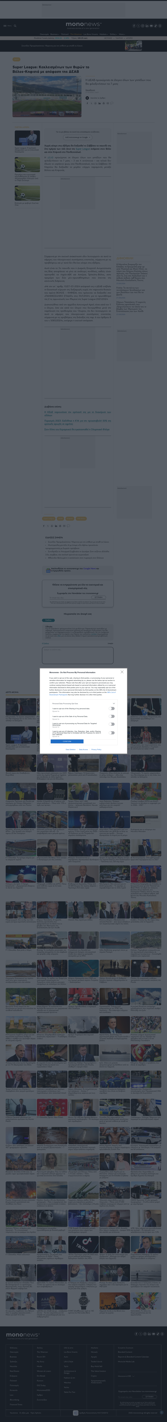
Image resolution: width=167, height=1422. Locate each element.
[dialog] (83, 711)
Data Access (83, 749)
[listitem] (83, 703)
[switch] (112, 708)
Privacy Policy (96, 749)
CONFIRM (67, 741)
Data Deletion (71, 749)
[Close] (123, 672)
